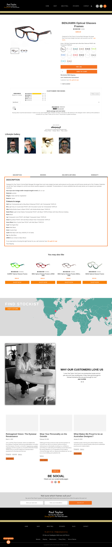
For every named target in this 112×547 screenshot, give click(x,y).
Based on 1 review (17, 95)
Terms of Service (72, 539)
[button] (76, 29)
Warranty (38, 539)
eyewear (14, 454)
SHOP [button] (55, 6)
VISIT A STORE (12, 309)
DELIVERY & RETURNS (69, 175)
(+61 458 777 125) (74, 80)
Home (47, 6)
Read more (10, 458)
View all (56, 471)
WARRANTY (94, 175)
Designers (8, 454)
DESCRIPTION (17, 175)
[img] (55, 107)
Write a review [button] (95, 94)
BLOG (73, 526)
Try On (79, 67)
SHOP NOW (17, 282)
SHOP (38, 526)
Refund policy (52, 539)
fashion (20, 454)
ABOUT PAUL (64, 6)
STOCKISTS (76, 6)
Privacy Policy (62, 539)
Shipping (45, 539)
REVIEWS (43, 175)
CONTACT (86, 6)
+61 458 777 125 (48, 532)
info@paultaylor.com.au (61, 532)
